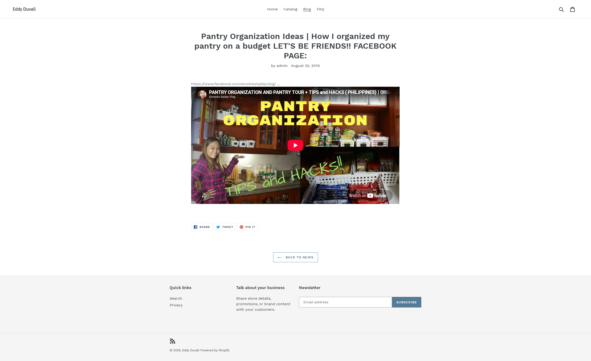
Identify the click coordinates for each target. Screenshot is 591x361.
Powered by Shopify (214, 350)
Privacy (176, 305)
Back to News (299, 257)
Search (176, 298)
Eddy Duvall (190, 350)
